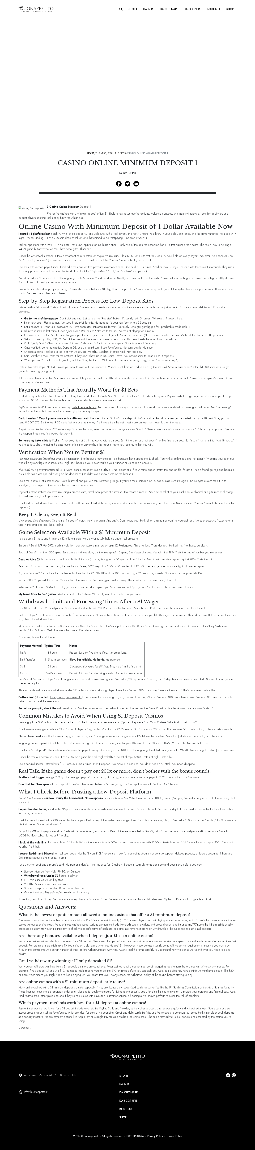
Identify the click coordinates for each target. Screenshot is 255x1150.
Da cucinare (169, 9)
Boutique (214, 9)
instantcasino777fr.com (191, 925)
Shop (230, 9)
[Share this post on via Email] (136, 183)
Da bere (148, 9)
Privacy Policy (155, 1136)
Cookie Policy (174, 1136)
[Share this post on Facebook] (118, 183)
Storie (133, 9)
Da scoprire (192, 9)
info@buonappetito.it (35, 1092)
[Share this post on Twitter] (127, 183)
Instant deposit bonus (84, 407)
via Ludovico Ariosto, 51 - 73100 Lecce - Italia (50, 1075)
